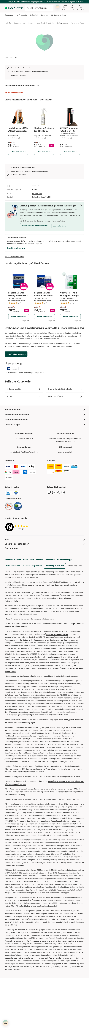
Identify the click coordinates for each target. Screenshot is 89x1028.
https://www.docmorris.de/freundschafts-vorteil (49, 715)
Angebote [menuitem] (23, 15)
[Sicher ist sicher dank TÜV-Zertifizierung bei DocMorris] (8, 493)
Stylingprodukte (62, 23)
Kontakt (26, 566)
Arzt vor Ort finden (59, 226)
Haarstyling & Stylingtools (45, 23)
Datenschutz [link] (50, 559)
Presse (25, 559)
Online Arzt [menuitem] (34, 15)
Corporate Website (13, 559)
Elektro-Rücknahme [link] (13, 566)
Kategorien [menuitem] (9, 15)
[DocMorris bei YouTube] (63, 492)
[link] (9, 506)
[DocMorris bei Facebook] (54, 492)
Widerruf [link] (39, 559)
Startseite (8, 23)
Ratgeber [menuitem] (44, 15)
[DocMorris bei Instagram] (58, 492)
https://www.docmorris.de (57, 634)
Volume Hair (37, 193)
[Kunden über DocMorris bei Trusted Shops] (17, 527)
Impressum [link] (37, 566)
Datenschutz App (64, 559)
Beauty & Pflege (19, 23)
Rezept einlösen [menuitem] (60, 15)
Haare (31, 23)
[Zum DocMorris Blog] (49, 492)
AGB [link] (32, 559)
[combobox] (39, 8)
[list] (44, 42)
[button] (35, 226)
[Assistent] (5, 1023)
